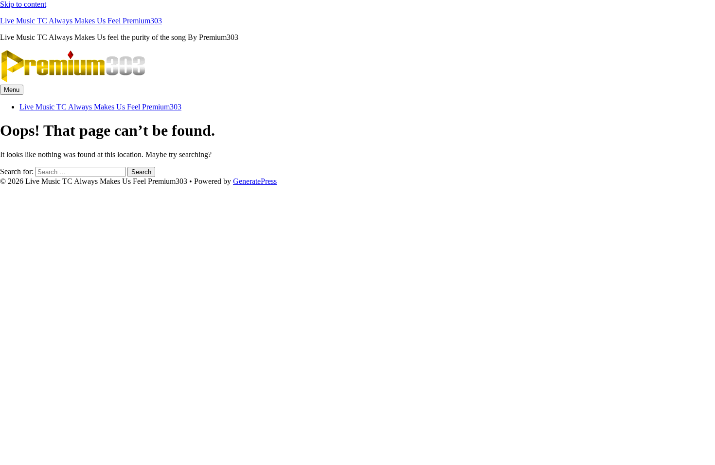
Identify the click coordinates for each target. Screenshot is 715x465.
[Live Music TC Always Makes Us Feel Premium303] (73, 80)
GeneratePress (255, 181)
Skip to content (23, 4)
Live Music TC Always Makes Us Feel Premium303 (81, 21)
